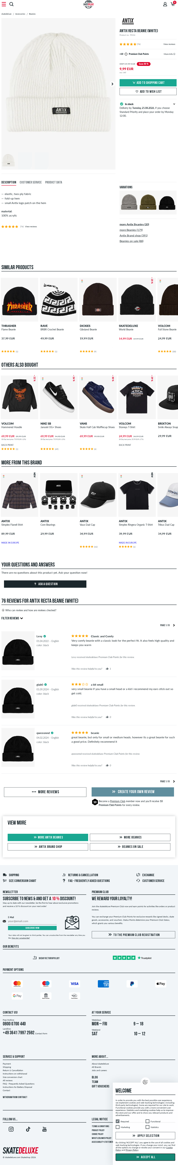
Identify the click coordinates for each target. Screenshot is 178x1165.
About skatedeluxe (100, 1063)
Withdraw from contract (15, 1097)
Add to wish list (151, 92)
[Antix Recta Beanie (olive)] (148, 211)
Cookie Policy (97, 1134)
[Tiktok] (27, 1130)
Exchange (148, 875)
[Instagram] (11, 1130)
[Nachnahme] (74, 996)
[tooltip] (174, 54)
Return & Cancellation (13, 1070)
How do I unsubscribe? (21, 938)
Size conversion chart (22, 881)
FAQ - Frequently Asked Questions (89, 881)
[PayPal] (132, 984)
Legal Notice (100, 1119)
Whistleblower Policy (101, 1138)
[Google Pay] (17, 996)
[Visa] (74, 984)
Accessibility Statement (103, 1142)
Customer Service (153, 881)
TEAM (95, 1082)
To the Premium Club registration (136, 935)
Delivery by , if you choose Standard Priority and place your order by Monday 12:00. (146, 110)
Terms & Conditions (100, 1126)
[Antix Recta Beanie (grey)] (129, 211)
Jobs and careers (99, 1070)
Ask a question (48, 584)
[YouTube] (44, 1130)
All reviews (8, 1080)
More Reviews (48, 792)
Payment (7, 1063)
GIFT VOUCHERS (100, 1086)
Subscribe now (32, 928)
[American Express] (103, 984)
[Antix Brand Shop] (148, 22)
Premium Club (117, 801)
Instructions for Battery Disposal (17, 1087)
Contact (6, 1090)
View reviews (169, 44)
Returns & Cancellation (83, 875)
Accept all (148, 1157)
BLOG (95, 1077)
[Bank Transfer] (45, 996)
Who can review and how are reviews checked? (30, 610)
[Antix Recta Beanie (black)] (167, 211)
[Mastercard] (17, 984)
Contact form (41, 1033)
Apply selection (148, 1136)
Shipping (14, 875)
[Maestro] (45, 984)
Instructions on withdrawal (15, 1073)
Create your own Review (136, 792)
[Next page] (174, 625)
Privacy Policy (98, 1130)
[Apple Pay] (160, 984)
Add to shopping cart (151, 83)
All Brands (96, 1067)
